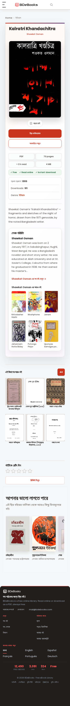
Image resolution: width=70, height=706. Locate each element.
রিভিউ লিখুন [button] (35, 480)
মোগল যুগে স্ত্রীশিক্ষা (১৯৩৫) (35, 406)
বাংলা (5, 650)
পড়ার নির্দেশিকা (42, 626)
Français (7, 656)
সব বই (5, 621)
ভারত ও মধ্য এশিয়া (56, 406)
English (29, 650)
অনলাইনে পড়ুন (35, 143)
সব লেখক (6, 626)
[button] (35, 123)
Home (8, 17)
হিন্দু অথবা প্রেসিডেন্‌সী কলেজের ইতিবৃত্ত (14, 407)
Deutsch (52, 656)
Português (31, 656)
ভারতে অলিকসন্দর (14, 442)
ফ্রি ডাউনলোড (35, 133)
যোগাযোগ (20, 609)
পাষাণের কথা (56, 442)
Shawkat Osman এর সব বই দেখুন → (29, 278)
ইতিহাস (18, 17)
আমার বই (40, 632)
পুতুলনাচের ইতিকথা (39, 555)
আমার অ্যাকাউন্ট (43, 638)
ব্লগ (38, 621)
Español (52, 650)
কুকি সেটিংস (54, 682)
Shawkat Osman (35, 34)
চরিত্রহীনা (10, 555)
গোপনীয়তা (21, 682)
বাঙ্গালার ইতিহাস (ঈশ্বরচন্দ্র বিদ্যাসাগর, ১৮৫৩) (35, 443)
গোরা (60, 555)
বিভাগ (5, 632)
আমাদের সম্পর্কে (8, 609)
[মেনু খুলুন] (5, 4)
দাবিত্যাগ (38, 682)
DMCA (46, 682)
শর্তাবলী (14, 682)
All (61, 372)
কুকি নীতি (30, 682)
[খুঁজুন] (51, 4)
